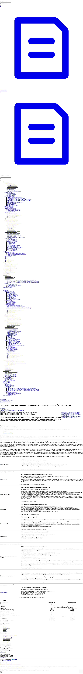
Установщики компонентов (12, 187)
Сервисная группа (6, 381)
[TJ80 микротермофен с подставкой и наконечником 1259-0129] (4, 592)
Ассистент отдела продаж (12, 284)
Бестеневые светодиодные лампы (13, 248)
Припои (6, 258)
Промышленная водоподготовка (13, 231)
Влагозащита (7, 212)
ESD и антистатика (8, 238)
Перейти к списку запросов (18, 410)
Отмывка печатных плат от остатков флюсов (16, 253)
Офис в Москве (8, 276)
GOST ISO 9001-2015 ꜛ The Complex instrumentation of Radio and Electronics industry (23, 282)
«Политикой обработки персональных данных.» (16, 667)
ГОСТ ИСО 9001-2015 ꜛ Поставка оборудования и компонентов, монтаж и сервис (23, 281)
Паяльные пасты (8, 256)
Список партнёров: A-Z (9, 278)
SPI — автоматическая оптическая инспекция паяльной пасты (19, 199)
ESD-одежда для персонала (12, 246)
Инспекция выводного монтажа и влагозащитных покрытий (19, 200)
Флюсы (6, 257)
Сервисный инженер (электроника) (14, 285)
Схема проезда (3, 652)
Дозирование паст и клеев (12, 186)
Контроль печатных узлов (10, 196)
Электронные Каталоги (7, 287)
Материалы (5, 251)
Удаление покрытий (11, 217)
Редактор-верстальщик (11, 286)
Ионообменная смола (9, 260)
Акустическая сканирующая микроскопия (15, 202)
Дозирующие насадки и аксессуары (14, 235)
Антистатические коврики (12, 250)
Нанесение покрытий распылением (14, 214)
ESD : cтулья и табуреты (12, 240)
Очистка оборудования (11, 255)
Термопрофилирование (11, 335)
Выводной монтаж (8, 192)
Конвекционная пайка (11, 188)
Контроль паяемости (11, 204)
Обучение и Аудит (8, 270)
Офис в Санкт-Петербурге (10, 277)
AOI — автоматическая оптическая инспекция (16, 198)
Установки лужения (11, 195)
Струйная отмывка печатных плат (13, 210)
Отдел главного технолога (10, 380)
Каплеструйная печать (11, 185)
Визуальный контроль (11, 203)
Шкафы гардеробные (11, 243)
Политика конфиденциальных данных (13, 663)
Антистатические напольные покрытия (14, 247)
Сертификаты (7, 279)
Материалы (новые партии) (10, 265)
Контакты (4, 631)
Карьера (4, 630)
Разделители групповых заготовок (14, 191)
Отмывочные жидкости (9, 252)
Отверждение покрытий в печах (13, 216)
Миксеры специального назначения (14, 222)
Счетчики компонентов (9, 218)
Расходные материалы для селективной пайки (16, 237)
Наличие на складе (6, 262)
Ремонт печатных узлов (11, 190)
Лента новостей (6, 642)
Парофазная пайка (10, 189)
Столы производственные (12, 239)
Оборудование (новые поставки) (11, 263)
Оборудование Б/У (8, 264)
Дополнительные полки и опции (13, 245)
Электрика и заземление (12, 249)
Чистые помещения (6, 274)
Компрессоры (9, 336)
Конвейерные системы (9, 207)
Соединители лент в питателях (13, 234)
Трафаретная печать (11, 184)
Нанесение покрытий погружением (14, 215)
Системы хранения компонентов (11, 219)
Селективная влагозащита (12, 213)
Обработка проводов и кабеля (13, 223)
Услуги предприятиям (7, 268)
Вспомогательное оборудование (11, 220)
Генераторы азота (10, 229)
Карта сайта (2, 663)
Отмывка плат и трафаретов (10, 208)
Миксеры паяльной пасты (12, 221)
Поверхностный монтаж (9, 291)
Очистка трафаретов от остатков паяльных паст (16, 254)
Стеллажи (9, 244)
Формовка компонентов (11, 224)
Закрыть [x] (2, 408)
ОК (1, 671)
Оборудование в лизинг (9, 269)
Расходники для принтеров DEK (13, 233)
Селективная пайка (11, 193)
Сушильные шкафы (11, 230)
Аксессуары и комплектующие (11, 232)
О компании (5, 275)
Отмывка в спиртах (11, 211)
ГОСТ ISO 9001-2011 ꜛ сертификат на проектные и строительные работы (21, 280)
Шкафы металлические (11, 242)
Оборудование (5, 181)
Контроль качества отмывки (12, 205)
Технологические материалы (8, 637)
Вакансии (7, 283)
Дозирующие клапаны (11, 236)
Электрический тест (11, 201)
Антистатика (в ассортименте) (11, 267)
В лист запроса (3, 411)
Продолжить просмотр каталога (6, 410)
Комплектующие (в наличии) (10, 266)
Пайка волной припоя (11, 194)
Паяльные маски (8, 261)
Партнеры (5, 629)
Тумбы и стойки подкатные (12, 241)
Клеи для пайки (8, 259)
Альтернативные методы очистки (13, 209)
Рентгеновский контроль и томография (14, 197)
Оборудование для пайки (12, 225)
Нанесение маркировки (9, 206)
